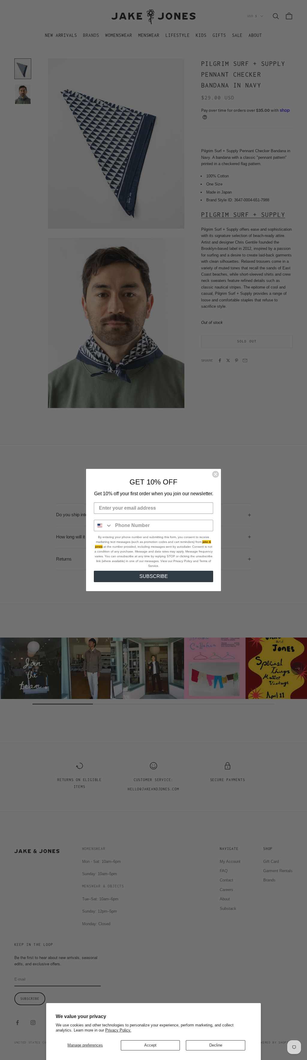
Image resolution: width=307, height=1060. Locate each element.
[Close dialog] (216, 474)
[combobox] (103, 525)
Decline (215, 1045)
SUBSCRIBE (153, 576)
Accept (150, 1045)
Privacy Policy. (118, 1030)
